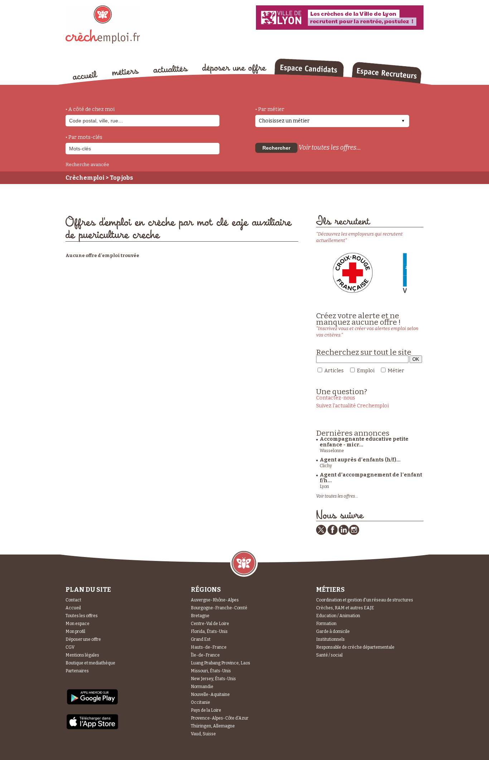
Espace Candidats (309, 67)
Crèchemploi (85, 177)
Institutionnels (330, 639)
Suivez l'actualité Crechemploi (352, 406)
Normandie (202, 686)
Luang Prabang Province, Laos (220, 662)
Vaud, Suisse (203, 733)
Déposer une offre (83, 639)
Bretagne (200, 615)
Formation (326, 623)
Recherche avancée (87, 164)
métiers (125, 72)
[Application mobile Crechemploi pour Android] (92, 704)
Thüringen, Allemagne (213, 725)
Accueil (73, 607)
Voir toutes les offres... (330, 147)
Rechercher (276, 148)
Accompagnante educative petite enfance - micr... (364, 442)
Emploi (365, 371)
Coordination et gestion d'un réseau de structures (364, 599)
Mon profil (75, 631)
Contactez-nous (335, 398)
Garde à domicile (333, 631)
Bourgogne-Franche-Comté (219, 607)
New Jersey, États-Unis (213, 678)
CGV (70, 647)
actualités (170, 69)
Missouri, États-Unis (211, 670)
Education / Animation (338, 615)
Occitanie (200, 702)
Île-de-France (205, 655)
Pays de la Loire (206, 710)
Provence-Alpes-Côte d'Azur (219, 718)
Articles (334, 371)
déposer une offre (234, 68)
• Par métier (269, 109)
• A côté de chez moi (90, 109)
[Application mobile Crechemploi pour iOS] (92, 728)
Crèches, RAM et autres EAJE (345, 607)
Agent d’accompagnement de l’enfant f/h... (371, 478)
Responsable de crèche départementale (355, 647)
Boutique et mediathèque (90, 662)
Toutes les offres (82, 615)
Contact (73, 599)
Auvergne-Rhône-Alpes (215, 599)
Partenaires (77, 670)
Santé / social (329, 655)
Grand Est (200, 639)
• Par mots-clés (84, 137)
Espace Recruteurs (386, 73)
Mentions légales (82, 655)
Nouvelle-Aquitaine (210, 694)
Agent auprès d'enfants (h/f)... (360, 460)
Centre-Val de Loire (210, 623)
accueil (85, 75)
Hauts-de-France (209, 647)
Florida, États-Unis (209, 631)
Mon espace (77, 623)
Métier (396, 371)
